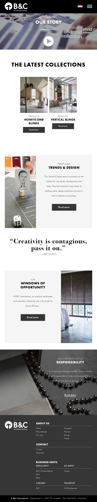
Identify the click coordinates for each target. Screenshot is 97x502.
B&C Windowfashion (44, 471)
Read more (34, 129)
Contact (39, 449)
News (38, 428)
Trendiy (67, 471)
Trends (66, 438)
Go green (68, 428)
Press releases (41, 431)
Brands (66, 435)
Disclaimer (82, 498)
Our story (39, 435)
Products (67, 431)
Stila (37, 474)
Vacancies (40, 452)
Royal (38, 477)
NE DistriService (70, 488)
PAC (37, 488)
